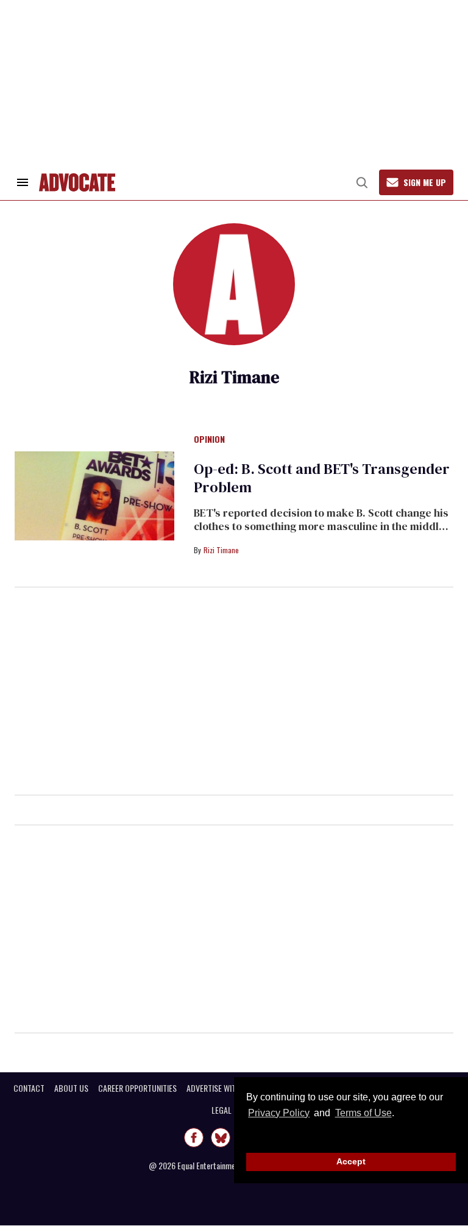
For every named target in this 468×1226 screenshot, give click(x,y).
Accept (351, 1161)
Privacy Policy (279, 1113)
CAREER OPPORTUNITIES (137, 1088)
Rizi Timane (221, 550)
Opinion (209, 439)
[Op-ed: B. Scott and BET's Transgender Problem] (94, 495)
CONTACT (28, 1088)
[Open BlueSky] (220, 1137)
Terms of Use (363, 1113)
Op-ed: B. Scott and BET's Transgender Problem (322, 478)
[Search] (362, 182)
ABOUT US (71, 1088)
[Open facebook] (194, 1137)
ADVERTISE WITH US (219, 1088)
